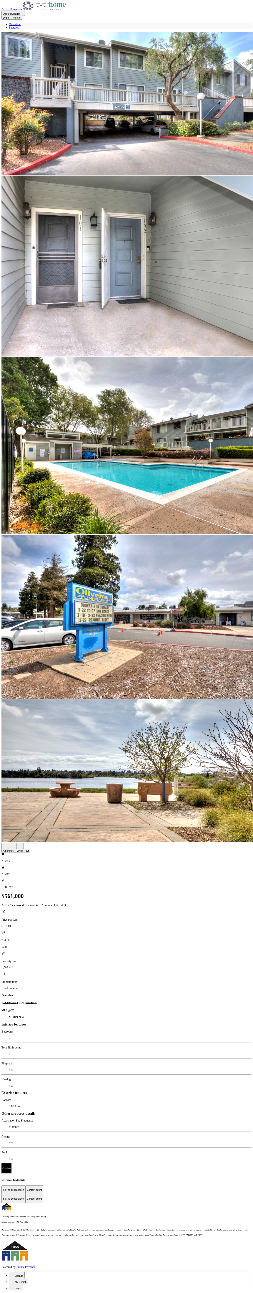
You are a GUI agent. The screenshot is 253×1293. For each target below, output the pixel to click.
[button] (126, 104)
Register (16, 17)
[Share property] (20, 846)
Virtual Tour (23, 850)
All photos (8, 850)
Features (14, 27)
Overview (15, 24)
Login (6, 17)
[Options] (5, 846)
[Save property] (12, 846)
